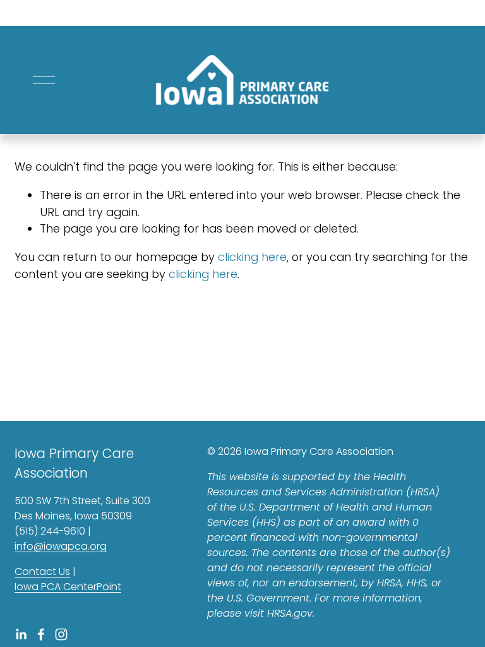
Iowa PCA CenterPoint (68, 586)
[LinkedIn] (21, 634)
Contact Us (42, 571)
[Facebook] (41, 634)
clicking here (252, 257)
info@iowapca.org (61, 546)
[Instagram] (61, 634)
